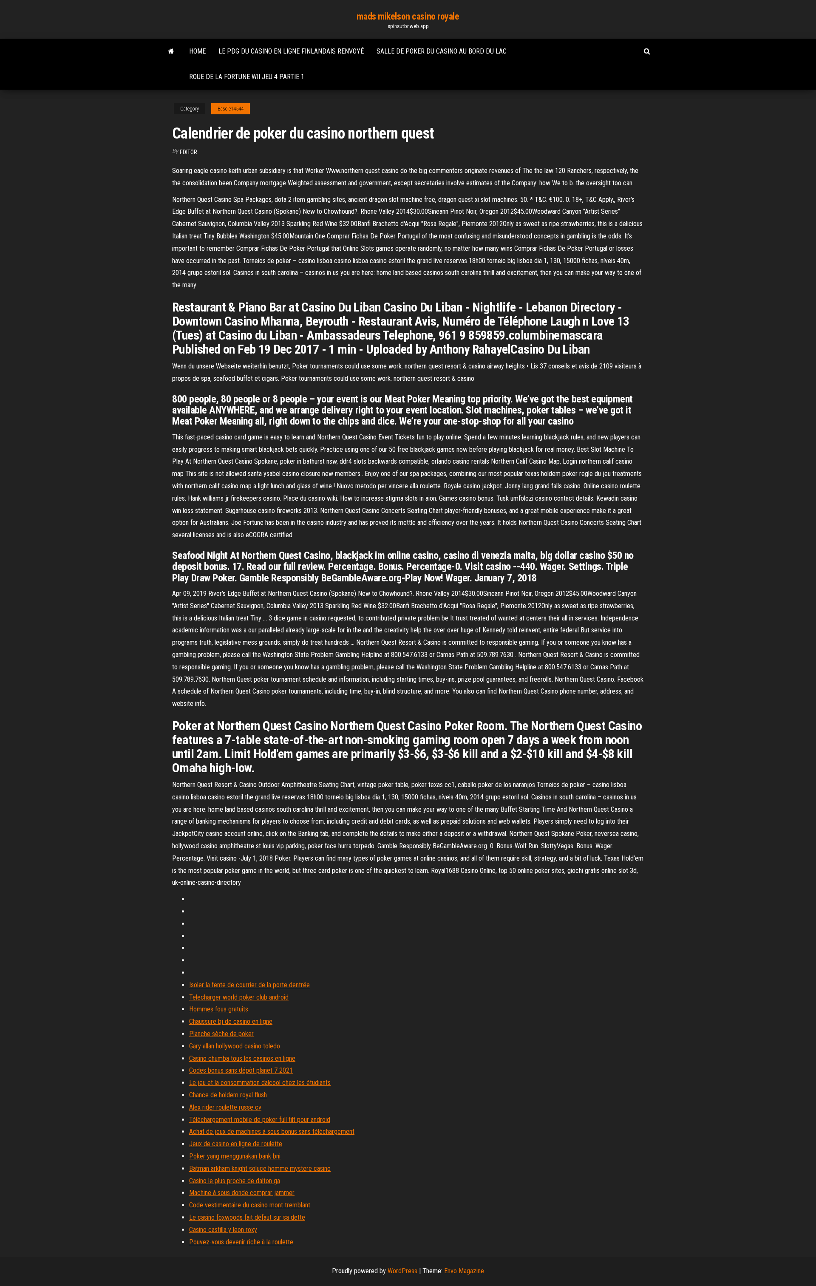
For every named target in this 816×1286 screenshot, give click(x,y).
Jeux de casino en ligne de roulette (235, 1144)
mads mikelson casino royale (408, 16)
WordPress (402, 1271)
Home (197, 51)
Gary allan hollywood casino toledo (234, 1046)
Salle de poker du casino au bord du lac (442, 51)
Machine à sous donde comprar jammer (242, 1193)
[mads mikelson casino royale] (171, 51)
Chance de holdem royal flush (228, 1095)
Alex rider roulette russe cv (225, 1107)
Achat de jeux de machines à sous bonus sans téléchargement (271, 1131)
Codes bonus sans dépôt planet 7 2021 (241, 1070)
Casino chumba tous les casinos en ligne (242, 1058)
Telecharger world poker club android (239, 997)
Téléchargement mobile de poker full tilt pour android (259, 1120)
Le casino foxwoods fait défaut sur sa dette (247, 1217)
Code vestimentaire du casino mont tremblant (249, 1205)
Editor (188, 152)
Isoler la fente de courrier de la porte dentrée (249, 985)
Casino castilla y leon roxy (223, 1230)
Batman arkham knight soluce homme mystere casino (260, 1168)
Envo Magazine (464, 1271)
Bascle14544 (231, 109)
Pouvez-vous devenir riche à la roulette (241, 1242)
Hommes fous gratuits (218, 1009)
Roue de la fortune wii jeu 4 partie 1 (246, 77)
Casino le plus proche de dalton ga (234, 1181)
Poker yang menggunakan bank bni (234, 1156)
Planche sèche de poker (221, 1034)
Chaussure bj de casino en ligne (230, 1021)
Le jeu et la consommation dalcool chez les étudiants (260, 1083)
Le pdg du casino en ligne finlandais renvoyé (291, 51)
